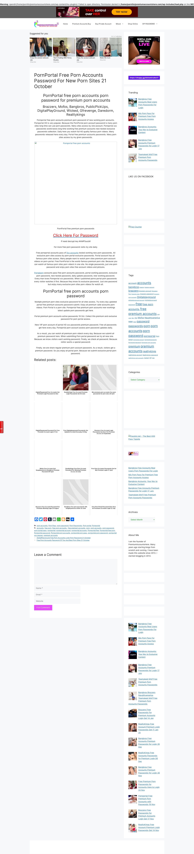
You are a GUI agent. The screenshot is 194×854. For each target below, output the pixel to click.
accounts (40, 528)
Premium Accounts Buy (81, 24)
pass (134, 322)
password (143, 321)
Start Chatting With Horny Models (62, 59)
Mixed (118, 24)
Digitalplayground (146, 297)
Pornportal (96, 526)
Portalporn (39, 273)
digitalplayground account (136, 300)
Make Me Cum (105, 58)
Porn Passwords (75, 526)
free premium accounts (76, 528)
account (132, 283)
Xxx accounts (72, 253)
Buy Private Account (103, 24)
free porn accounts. (59, 528)
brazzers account (145, 291)
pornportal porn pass (79, 533)
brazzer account (149, 287)
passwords (135, 326)
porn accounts (42, 526)
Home (65, 24)
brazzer (142, 287)
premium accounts (51, 535)
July (158, 314)
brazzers (133, 290)
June (129, 318)
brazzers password (147, 294)
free (139, 304)
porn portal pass (40, 530)
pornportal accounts (79, 530)
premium (134, 346)
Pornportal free (93, 530)
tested (146, 358)
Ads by (116, 36)
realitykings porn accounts (136, 358)
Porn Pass (52, 526)
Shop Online (133, 24)
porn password (63, 526)
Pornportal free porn (107, 530)
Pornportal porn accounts (60, 533)
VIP (150, 358)
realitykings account (135, 355)
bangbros (133, 287)
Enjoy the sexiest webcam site (39, 59)
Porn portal (87, 526)
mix (136, 318)
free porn (48, 528)
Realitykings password (150, 355)
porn (88, 528)
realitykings (149, 351)
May (133, 318)
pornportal (51, 530)
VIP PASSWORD (148, 24)
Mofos (141, 317)
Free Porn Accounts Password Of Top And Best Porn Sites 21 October (63, 540)
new (130, 321)
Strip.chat (33, 62)
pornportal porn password (98, 533)
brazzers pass (135, 294)
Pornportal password (42, 533)
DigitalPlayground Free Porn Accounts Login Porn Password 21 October (64, 538)
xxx (153, 358)
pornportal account (63, 530)
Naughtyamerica (152, 318)
